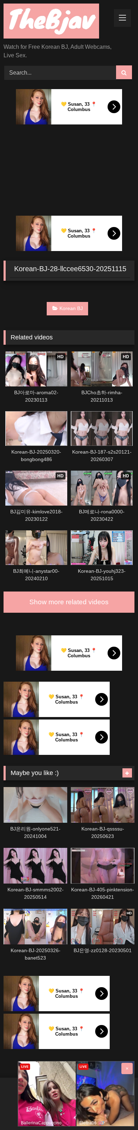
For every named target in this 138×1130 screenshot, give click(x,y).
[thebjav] (57, 22)
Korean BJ (71, 308)
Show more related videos (69, 602)
